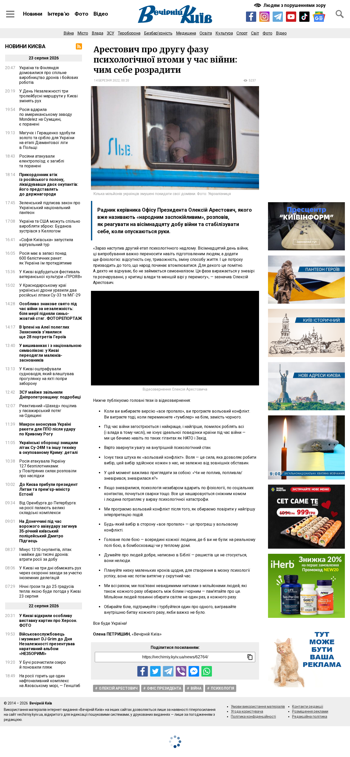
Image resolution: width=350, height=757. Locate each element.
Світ (255, 33)
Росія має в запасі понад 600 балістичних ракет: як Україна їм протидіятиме (45, 258)
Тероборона (129, 33)
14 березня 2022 (107, 80)
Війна (69, 33)
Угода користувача (247, 711)
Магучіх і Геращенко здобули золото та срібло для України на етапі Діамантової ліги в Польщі (47, 140)
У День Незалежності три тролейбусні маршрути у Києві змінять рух (48, 96)
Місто (82, 33)
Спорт (242, 33)
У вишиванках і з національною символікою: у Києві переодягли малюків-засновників (50, 353)
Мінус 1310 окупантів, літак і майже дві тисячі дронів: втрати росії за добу (45, 554)
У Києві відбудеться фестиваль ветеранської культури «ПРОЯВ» (50, 274)
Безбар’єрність (158, 33)
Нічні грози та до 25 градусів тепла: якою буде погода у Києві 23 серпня (50, 591)
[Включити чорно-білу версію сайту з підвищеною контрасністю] (290, 5)
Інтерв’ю (58, 14)
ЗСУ (110, 33)
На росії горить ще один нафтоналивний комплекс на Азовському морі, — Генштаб (49, 680)
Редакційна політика (309, 716)
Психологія (222, 688)
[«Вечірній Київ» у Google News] (319, 17)
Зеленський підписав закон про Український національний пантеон (49, 207)
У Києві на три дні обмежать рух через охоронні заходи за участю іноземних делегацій (50, 573)
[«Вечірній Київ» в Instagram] (264, 17)
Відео (101, 14)
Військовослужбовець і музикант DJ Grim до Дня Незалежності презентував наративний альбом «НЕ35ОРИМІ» (47, 644)
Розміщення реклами (310, 711)
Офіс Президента (164, 688)
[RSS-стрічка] (79, 46)
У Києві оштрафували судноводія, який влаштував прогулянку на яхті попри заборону (46, 376)
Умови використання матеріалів (258, 706)
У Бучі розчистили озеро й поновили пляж (42, 665)
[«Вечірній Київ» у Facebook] (251, 17)
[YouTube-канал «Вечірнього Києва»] (291, 17)
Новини (32, 14)
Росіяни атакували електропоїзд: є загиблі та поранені (41, 161)
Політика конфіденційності (253, 716)
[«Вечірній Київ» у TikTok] (304, 17)
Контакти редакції (307, 706)
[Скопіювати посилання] (250, 657)
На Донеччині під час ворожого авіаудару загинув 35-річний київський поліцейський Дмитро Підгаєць (48, 531)
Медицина (186, 33)
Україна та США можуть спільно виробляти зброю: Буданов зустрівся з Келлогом (49, 226)
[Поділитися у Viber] (181, 671)
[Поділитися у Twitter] (155, 671)
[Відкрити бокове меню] (10, 14)
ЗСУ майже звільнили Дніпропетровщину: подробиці (50, 395)
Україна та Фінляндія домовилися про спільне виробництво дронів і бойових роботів (48, 75)
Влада (97, 33)
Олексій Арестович (118, 688)
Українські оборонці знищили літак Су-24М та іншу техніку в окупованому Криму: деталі (48, 447)
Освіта (206, 33)
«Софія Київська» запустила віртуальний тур (46, 242)
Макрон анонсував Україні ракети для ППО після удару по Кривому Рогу (47, 429)
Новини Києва (25, 46)
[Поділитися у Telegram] (168, 671)
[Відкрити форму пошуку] (340, 14)
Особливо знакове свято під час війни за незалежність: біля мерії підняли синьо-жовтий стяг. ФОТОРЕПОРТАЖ (50, 311)
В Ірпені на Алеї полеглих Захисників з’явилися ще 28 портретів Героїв (44, 332)
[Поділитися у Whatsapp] (206, 671)
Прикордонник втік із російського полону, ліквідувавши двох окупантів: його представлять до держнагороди (48, 184)
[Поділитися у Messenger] (194, 671)
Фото (81, 14)
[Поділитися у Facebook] (142, 671)
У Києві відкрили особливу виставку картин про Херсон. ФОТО (48, 620)
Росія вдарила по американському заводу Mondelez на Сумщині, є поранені (45, 117)
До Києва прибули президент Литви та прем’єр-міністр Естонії (48, 489)
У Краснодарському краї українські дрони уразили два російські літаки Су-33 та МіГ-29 (49, 290)
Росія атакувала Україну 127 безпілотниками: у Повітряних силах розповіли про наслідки (47, 468)
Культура (224, 33)
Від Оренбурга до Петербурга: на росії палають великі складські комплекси (47, 507)
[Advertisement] (306, 120)
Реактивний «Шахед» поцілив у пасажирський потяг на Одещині (48, 410)
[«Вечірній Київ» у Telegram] (278, 17)
